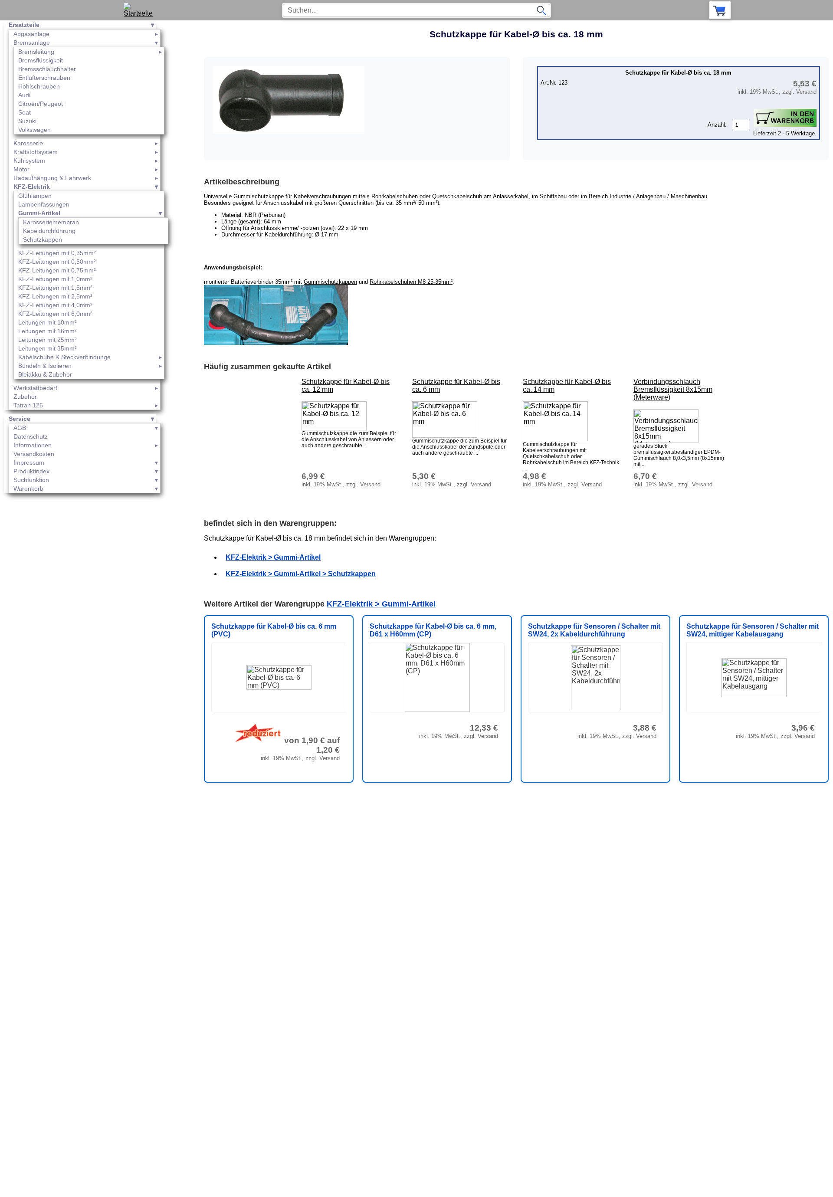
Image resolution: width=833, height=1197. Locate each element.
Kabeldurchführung (49, 230)
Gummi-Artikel (39, 213)
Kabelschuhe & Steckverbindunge (64, 357)
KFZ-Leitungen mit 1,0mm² (55, 278)
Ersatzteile (24, 24)
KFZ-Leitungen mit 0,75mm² (57, 270)
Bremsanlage (31, 42)
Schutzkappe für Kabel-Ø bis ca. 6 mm (456, 385)
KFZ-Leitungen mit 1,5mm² (55, 287)
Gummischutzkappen (330, 282)
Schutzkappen (42, 239)
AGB (19, 427)
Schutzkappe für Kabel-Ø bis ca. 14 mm (567, 385)
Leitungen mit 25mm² (47, 339)
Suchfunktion (31, 479)
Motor (21, 169)
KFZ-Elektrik (31, 186)
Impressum (28, 462)
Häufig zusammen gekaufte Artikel (267, 366)
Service (19, 418)
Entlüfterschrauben (44, 77)
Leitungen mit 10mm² (47, 322)
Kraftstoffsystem (35, 151)
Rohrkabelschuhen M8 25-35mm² (411, 282)
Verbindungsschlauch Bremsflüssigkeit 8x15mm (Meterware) (672, 389)
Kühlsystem (29, 160)
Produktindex (31, 471)
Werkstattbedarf (35, 387)
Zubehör (25, 396)
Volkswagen (34, 129)
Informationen (32, 445)
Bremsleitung (36, 51)
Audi (24, 95)
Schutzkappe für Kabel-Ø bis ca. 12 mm (346, 385)
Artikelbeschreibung (241, 181)
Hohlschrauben (39, 86)
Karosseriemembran (51, 222)
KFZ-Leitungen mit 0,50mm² (57, 261)
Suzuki (27, 121)
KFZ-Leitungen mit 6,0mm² (55, 313)
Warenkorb (28, 488)
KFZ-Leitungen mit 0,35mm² (57, 252)
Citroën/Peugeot (40, 103)
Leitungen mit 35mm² (47, 348)
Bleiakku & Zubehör (45, 374)
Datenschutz (30, 436)
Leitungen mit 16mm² (47, 331)
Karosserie (28, 143)
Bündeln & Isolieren (45, 365)
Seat (24, 112)
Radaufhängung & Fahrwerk (52, 177)
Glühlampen (35, 195)
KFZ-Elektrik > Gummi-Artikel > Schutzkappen (301, 573)
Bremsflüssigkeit (40, 60)
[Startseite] (141, 10)
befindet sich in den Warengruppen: (270, 523)
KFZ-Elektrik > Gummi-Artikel (273, 557)
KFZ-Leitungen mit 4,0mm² (55, 305)
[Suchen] (541, 10)
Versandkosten (33, 453)
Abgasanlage (31, 33)
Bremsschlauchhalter (47, 69)
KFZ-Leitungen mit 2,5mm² (55, 296)
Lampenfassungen (43, 204)
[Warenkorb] (720, 10)
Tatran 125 (28, 405)
